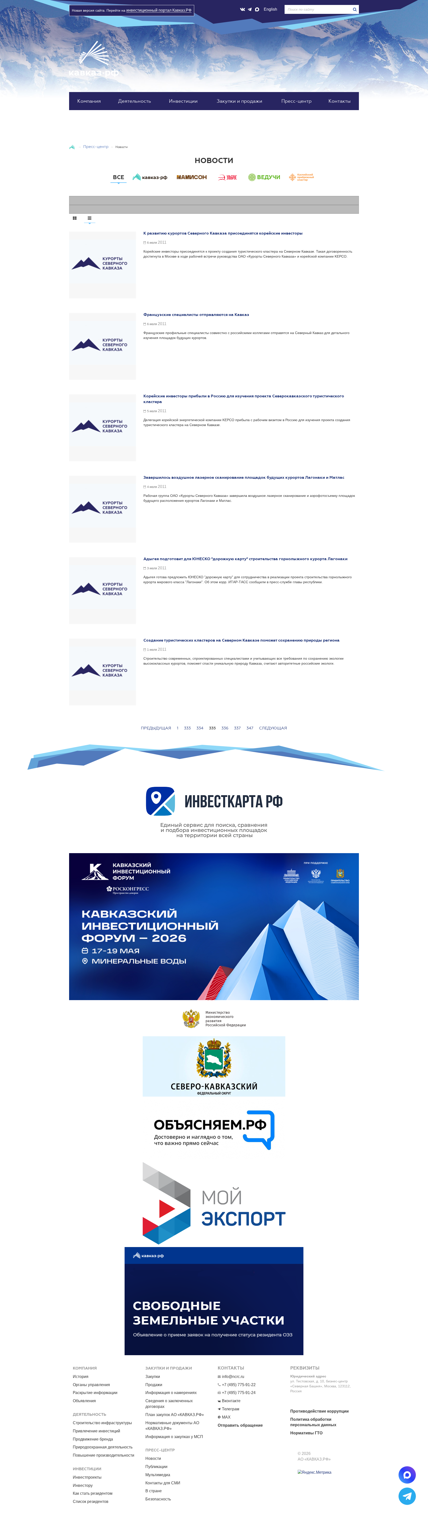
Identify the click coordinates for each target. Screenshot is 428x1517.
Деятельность (134, 101)
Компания (89, 101)
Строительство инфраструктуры (102, 1423)
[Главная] (72, 146)
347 (249, 728)
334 (199, 728)
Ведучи (268, 177)
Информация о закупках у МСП (174, 1437)
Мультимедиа (157, 1475)
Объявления (84, 1401)
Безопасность (158, 1499)
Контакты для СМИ (162, 1483)
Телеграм (230, 1409)
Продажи (153, 1385)
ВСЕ (118, 177)
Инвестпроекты (87, 1477)
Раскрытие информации (95, 1393)
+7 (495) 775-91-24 (239, 1393)
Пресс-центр (296, 101)
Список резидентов (90, 1501)
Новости (153, 1458)
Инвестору (83, 1485)
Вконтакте (231, 1401)
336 (224, 728)
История (80, 1376)
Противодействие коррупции (319, 1411)
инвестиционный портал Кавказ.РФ (158, 10)
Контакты (339, 101)
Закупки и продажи (239, 101)
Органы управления (91, 1385)
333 (187, 728)
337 (237, 728)
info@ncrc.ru (233, 1376)
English (270, 9)
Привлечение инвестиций (96, 1431)
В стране (153, 1491)
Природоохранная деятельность (103, 1447)
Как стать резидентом (92, 1493)
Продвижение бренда (93, 1439)
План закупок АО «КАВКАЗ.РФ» (174, 1415)
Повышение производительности (103, 1455)
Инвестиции (183, 101)
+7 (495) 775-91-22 (239, 1385)
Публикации (156, 1467)
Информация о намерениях (171, 1393)
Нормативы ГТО (306, 1433)
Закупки (152, 1376)
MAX (226, 1417)
